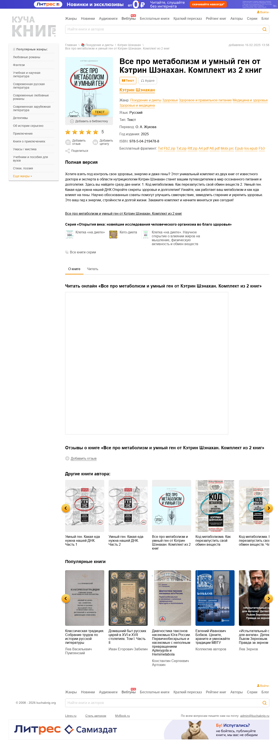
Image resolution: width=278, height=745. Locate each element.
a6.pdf (215, 148)
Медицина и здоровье (250, 100)
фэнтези (19, 65)
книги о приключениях (29, 141)
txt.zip (181, 148)
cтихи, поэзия (23, 168)
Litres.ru (70, 715)
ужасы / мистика (24, 149)
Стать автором (95, 715)
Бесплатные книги (154, 18)
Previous (65, 508)
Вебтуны (129, 18)
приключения (23, 133)
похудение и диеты (99, 45)
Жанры (71, 18)
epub (239, 148)
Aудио (150, 80)
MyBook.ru (122, 715)
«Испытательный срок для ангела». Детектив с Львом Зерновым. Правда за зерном (258, 636)
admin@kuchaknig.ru (254, 715)
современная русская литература (29, 85)
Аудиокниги (108, 18)
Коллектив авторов (210, 649)
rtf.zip (192, 148)
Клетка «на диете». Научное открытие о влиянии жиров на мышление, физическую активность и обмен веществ (176, 238)
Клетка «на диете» (90, 232)
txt (160, 148)
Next (268, 508)
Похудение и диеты (145, 100)
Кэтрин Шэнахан (129, 45)
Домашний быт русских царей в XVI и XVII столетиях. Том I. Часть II (127, 636)
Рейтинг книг (216, 18)
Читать (92, 269)
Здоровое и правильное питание (205, 100)
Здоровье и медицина (137, 105)
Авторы (236, 18)
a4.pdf (203, 148)
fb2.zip (169, 148)
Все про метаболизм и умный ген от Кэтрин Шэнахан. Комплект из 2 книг (123, 213)
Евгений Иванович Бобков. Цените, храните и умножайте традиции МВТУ (212, 636)
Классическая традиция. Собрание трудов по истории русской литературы (84, 636)
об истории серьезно (28, 125)
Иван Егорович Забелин (128, 649)
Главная (71, 45)
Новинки (88, 18)
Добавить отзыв (79, 142)
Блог (265, 18)
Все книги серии (83, 252)
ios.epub (251, 148)
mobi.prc (227, 148)
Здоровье (170, 100)
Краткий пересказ (188, 18)
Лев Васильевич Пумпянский (78, 651)
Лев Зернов (248, 649)
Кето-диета (128, 232)
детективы (20, 118)
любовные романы (26, 57)
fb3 (262, 148)
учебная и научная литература (26, 74)
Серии (252, 18)
